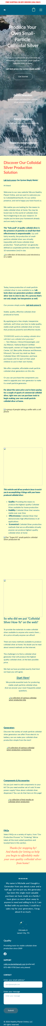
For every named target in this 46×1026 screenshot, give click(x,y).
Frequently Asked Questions (23, 143)
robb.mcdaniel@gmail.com (14, 964)
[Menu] (40, 10)
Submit (11, 1010)
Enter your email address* (14, 980)
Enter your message (12, 992)
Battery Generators (23, 119)
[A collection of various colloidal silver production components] (23, 762)
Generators (9, 728)
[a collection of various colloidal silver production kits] (23, 711)
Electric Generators (23, 95)
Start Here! (23, 678)
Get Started (23, 77)
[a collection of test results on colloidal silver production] (22, 813)
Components (10, 781)
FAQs (6, 831)
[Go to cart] (34, 10)
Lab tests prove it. (33, 305)
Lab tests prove (10, 180)
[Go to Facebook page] (5, 953)
